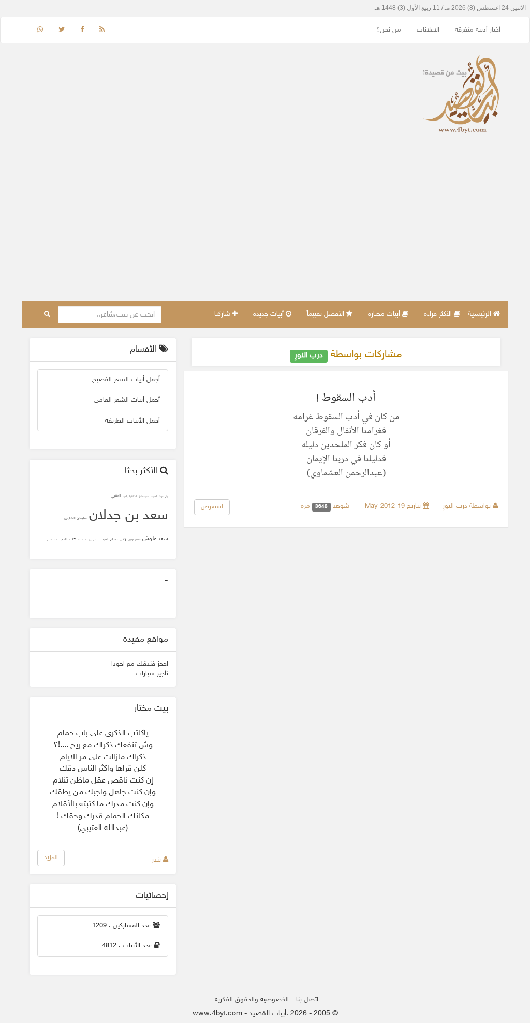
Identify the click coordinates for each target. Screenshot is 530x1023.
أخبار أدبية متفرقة (477, 30)
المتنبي (116, 496)
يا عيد (125, 496)
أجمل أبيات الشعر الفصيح (126, 379)
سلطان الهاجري (134, 540)
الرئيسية (480, 314)
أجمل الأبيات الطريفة (132, 421)
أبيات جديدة (269, 314)
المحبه (84, 540)
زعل (123, 539)
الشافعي (49, 540)
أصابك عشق (144, 496)
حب (72, 539)
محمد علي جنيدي (94, 540)
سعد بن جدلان (128, 516)
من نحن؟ (388, 30)
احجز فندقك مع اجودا (139, 664)
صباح (113, 539)
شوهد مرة (326, 506)
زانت (55, 540)
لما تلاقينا (133, 496)
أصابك (154, 496)
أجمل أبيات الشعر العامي (127, 400)
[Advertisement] (265, 223)
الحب (63, 539)
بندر (157, 860)
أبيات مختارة (385, 314)
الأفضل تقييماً (326, 314)
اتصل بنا (307, 1000)
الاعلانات (428, 30)
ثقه (79, 540)
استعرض (212, 506)
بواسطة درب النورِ (468, 506)
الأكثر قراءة (439, 314)
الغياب (104, 539)
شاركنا (223, 314)
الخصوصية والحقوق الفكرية (252, 1000)
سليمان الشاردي (75, 518)
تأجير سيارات (152, 674)
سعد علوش (155, 539)
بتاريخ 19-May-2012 (394, 506)
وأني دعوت (163, 496)
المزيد (51, 857)
